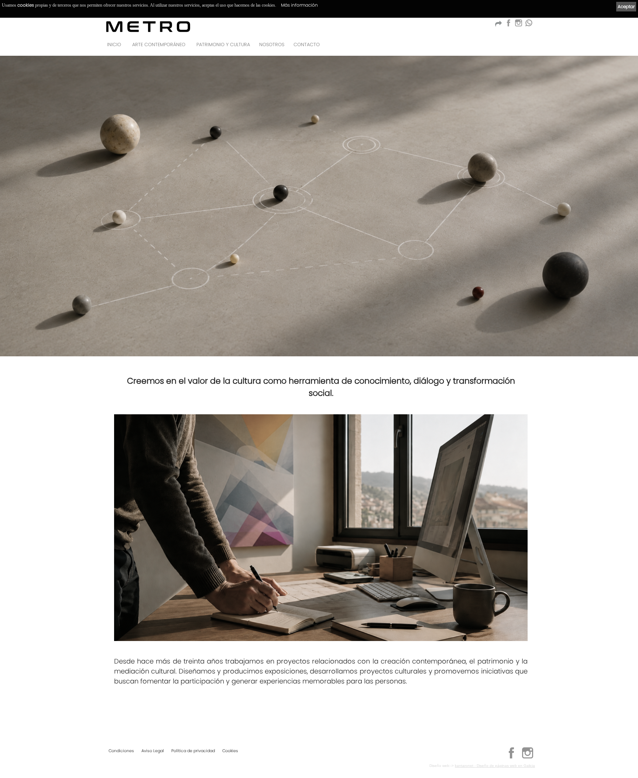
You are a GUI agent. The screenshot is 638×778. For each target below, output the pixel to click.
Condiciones (121, 751)
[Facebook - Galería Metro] (508, 24)
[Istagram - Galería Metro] (518, 24)
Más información (299, 5)
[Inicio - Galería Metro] (148, 26)
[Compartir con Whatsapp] (528, 24)
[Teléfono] (527, 47)
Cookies (230, 751)
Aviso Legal (152, 751)
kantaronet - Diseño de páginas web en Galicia (495, 766)
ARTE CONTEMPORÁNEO (158, 44)
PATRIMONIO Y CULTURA (223, 44)
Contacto (307, 44)
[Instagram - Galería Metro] (527, 757)
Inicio (114, 44)
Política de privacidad (193, 751)
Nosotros (271, 44)
